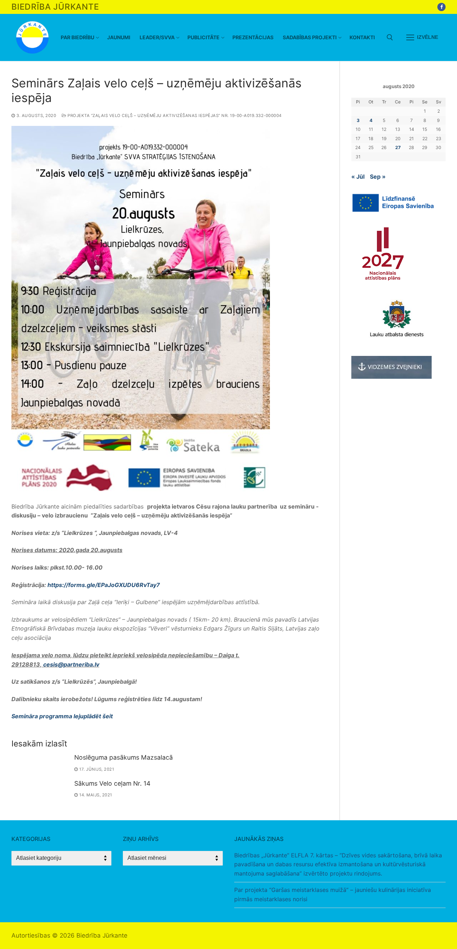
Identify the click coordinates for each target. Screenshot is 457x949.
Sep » (378, 176)
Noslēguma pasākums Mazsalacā (123, 757)
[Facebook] (441, 7)
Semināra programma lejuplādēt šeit (62, 716)
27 (398, 147)
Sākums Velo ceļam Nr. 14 (112, 783)
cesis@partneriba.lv (71, 664)
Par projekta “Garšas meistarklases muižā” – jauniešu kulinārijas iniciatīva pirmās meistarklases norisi (332, 894)
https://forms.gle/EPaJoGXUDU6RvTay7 (103, 584)
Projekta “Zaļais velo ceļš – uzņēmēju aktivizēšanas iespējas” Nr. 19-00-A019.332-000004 (174, 115)
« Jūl (358, 176)
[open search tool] (390, 37)
